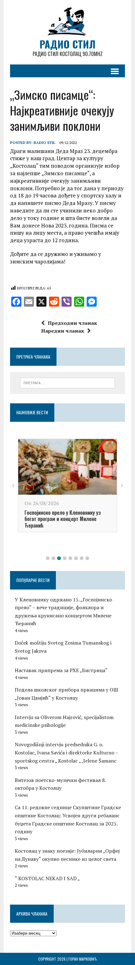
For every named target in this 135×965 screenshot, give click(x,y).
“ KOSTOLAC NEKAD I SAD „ (47, 878)
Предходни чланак (72, 322)
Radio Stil (44, 142)
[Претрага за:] (67, 382)
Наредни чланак (62, 330)
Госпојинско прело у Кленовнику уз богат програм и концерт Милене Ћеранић (62, 519)
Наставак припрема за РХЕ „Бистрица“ (61, 670)
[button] (48, 558)
